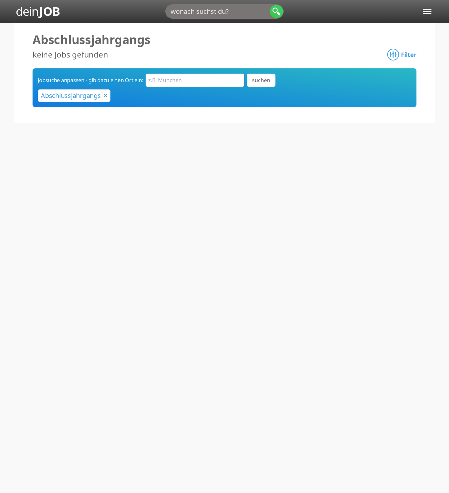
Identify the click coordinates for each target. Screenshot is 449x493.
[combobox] (224, 11)
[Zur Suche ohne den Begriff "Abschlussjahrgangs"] (105, 95)
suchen (261, 80)
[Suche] (276, 11)
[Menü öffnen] (427, 11)
